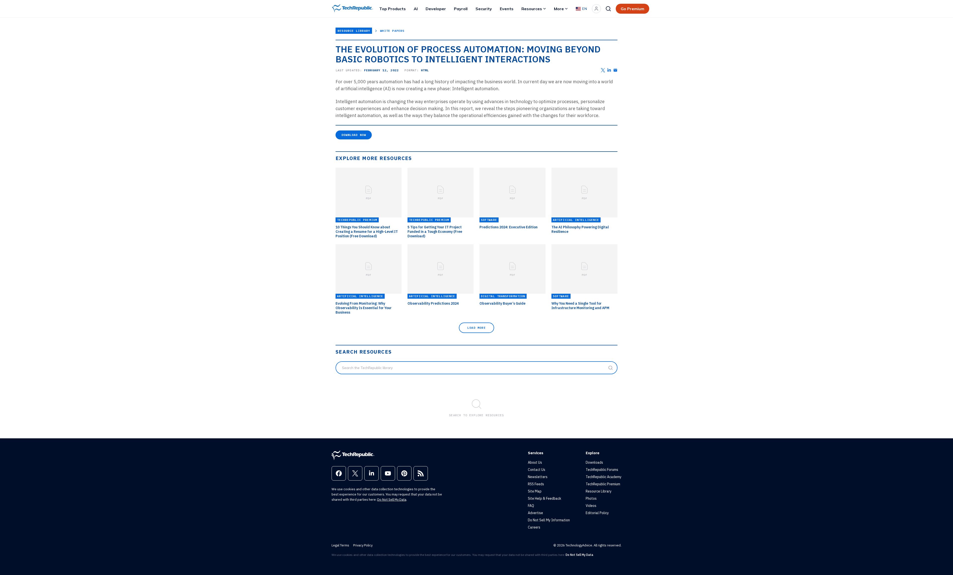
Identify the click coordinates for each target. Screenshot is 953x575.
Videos (591, 505)
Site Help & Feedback (544, 498)
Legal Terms (340, 545)
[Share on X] (603, 70)
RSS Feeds (536, 484)
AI (416, 8)
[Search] (608, 8)
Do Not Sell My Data (391, 499)
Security (484, 8)
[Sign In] (596, 8)
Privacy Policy (363, 545)
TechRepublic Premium (603, 484)
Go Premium (632, 8)
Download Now (353, 135)
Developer (436, 8)
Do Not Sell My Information (549, 520)
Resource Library (354, 31)
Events (506, 8)
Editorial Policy (597, 513)
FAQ (531, 505)
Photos (591, 498)
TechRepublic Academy (603, 477)
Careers (534, 527)
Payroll (461, 8)
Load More (476, 327)
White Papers (392, 31)
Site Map (535, 491)
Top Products (392, 8)
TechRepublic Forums (602, 469)
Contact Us (536, 469)
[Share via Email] (615, 70)
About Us (535, 462)
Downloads (594, 462)
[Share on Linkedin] (609, 70)
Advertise (535, 513)
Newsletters (537, 477)
